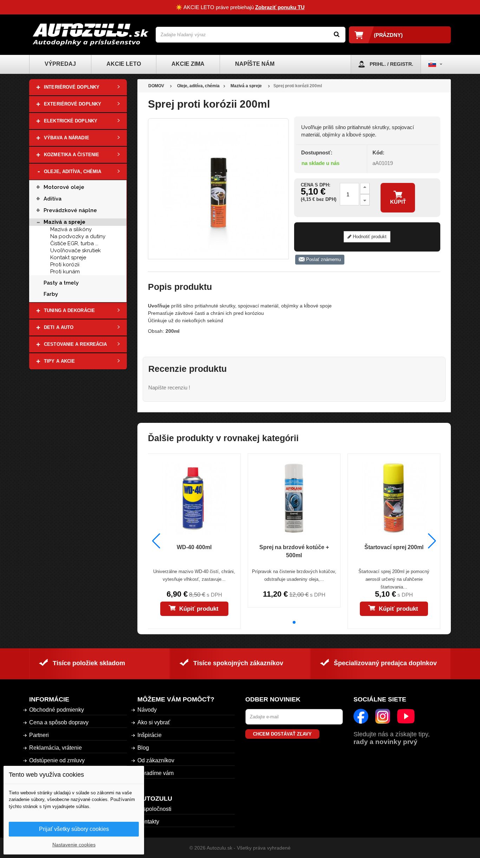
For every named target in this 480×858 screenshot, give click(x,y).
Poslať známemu (323, 259)
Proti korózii (64, 264)
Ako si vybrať (153, 722)
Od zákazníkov (155, 760)
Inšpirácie (149, 735)
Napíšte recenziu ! (169, 387)
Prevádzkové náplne (70, 210)
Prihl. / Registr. (391, 64)
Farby (51, 294)
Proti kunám (65, 271)
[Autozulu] (90, 35)
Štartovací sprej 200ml (393, 547)
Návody (147, 710)
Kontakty (148, 822)
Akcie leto (123, 64)
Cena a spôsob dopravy (59, 722)
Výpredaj (60, 64)
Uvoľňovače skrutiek (75, 250)
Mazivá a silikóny (71, 229)
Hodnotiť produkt (369, 236)
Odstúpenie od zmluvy (57, 760)
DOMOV (156, 85)
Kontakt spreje (68, 257)
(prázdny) (388, 35)
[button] (294, 622)
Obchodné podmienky (56, 710)
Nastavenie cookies (74, 844)
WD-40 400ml (194, 547)
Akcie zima (188, 64)
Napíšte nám (254, 64)
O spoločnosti (154, 809)
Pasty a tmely (61, 283)
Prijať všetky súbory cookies (74, 829)
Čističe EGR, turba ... (74, 243)
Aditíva (52, 199)
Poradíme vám (155, 773)
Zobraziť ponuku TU (280, 7)
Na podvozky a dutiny (77, 236)
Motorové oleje (64, 187)
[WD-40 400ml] (193, 498)
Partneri (39, 735)
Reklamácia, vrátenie (55, 748)
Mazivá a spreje (64, 222)
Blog (143, 748)
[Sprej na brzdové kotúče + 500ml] (294, 498)
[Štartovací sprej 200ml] (393, 498)
